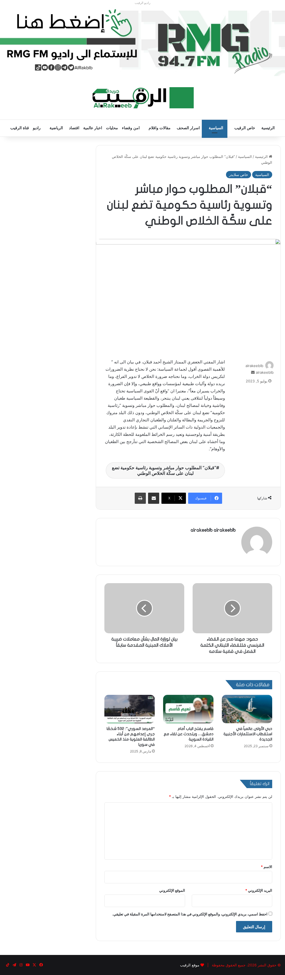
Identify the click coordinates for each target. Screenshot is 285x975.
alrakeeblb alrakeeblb (213, 530)
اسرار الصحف (188, 128)
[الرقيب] (143, 97)
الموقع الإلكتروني (172, 890)
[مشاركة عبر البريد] (153, 498)
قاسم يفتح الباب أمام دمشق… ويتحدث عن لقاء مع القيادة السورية (188, 734)
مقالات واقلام (160, 128)
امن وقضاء (131, 128)
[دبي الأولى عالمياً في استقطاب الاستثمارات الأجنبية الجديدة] (247, 709)
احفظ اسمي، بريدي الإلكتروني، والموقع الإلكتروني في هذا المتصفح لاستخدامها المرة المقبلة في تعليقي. (189, 914)
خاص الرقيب (244, 128)
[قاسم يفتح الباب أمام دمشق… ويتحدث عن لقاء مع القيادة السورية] (188, 709)
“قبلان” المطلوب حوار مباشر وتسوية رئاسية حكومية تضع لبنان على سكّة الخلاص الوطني (164, 470)
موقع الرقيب (189, 965)
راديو (37, 128)
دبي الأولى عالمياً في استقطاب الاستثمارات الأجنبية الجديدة (247, 734)
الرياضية (56, 128)
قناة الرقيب (19, 128)
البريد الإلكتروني (258, 890)
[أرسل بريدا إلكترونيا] (253, 372)
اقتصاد (74, 128)
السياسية (216, 128)
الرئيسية (268, 128)
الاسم (266, 866)
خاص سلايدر (238, 174)
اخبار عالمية (92, 128)
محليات (112, 128)
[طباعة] (140, 498)
